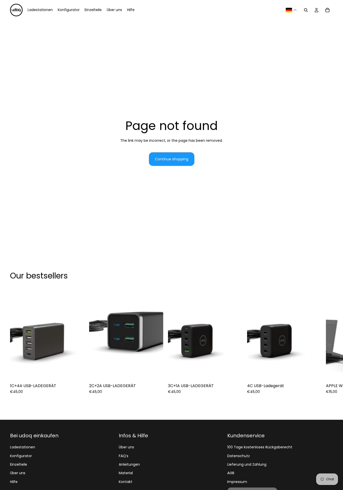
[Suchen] (305, 10)
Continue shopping (171, 159)
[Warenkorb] (327, 10)
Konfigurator (21, 455)
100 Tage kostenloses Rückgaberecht (259, 447)
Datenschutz (238, 455)
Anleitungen (129, 464)
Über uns (17, 472)
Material (126, 472)
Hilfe (14, 481)
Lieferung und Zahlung (246, 464)
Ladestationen (22, 447)
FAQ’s (123, 455)
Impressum (237, 481)
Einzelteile (18, 464)
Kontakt (125, 481)
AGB (230, 472)
